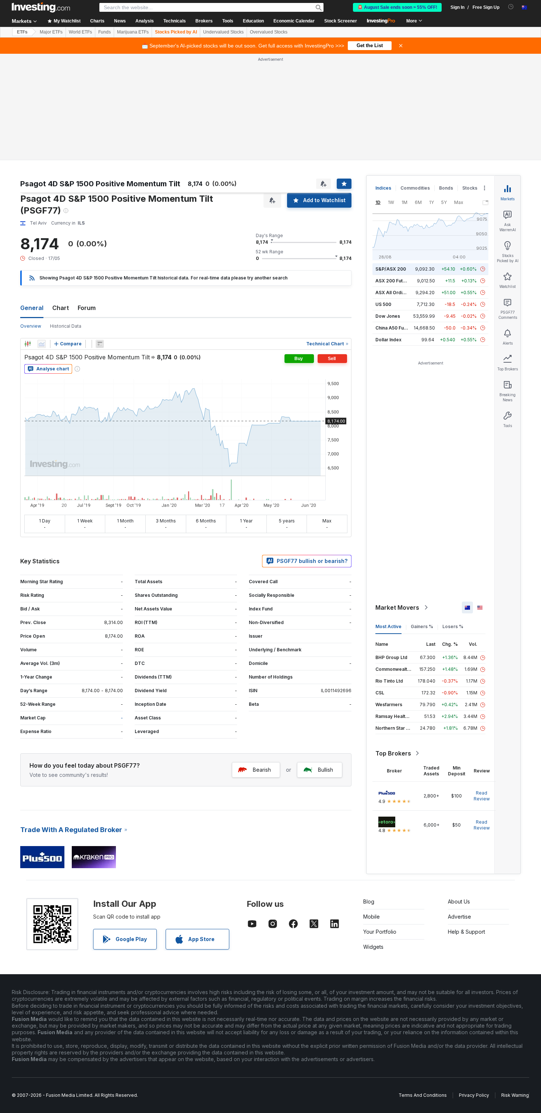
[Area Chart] (42, 344)
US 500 (383, 304)
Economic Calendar (294, 21)
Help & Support (466, 932)
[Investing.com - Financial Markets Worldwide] (41, 7)
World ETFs (80, 32)
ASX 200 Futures (394, 280)
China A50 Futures (395, 328)
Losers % (452, 626)
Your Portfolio (379, 932)
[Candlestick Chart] (28, 344)
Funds (104, 32)
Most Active (388, 626)
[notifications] (511, 6)
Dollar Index (388, 339)
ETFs (22, 32)
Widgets (373, 947)
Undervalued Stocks (223, 32)
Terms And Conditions (423, 1095)
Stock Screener (340, 21)
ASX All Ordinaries (395, 292)
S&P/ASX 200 (390, 269)
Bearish (262, 770)
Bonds (446, 188)
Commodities (415, 188)
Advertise (459, 916)
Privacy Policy (474, 1095)
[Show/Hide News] (100, 344)
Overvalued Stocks (268, 32)
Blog (368, 901)
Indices (383, 188)
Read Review (482, 796)
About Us (459, 901)
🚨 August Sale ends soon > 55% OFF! (397, 7)
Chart (60, 307)
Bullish (325, 770)
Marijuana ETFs (133, 32)
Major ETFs (51, 32)
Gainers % (422, 626)
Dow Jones (387, 316)
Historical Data (65, 326)
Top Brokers (393, 753)
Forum (87, 307)
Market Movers (397, 607)
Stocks (469, 188)
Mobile (371, 916)
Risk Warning (515, 1095)
